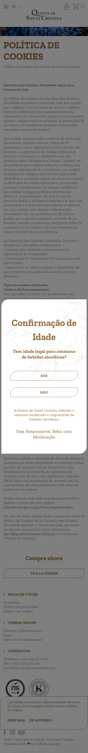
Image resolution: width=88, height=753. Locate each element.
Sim (44, 375)
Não (44, 392)
